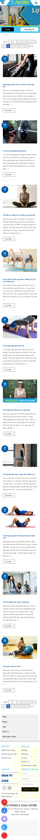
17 (13, 46)
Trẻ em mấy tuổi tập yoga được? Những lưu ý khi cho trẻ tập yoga (19, 280)
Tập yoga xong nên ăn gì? (12, 666)
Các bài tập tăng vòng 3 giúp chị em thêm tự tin (19, 474)
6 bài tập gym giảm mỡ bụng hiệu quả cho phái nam (19, 537)
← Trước (4, 42)
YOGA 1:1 (5, 732)
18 (18, 46)
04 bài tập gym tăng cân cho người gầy (16, 410)
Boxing (4, 722)
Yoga (4, 727)
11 (19, 42)
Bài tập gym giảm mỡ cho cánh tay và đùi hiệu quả (18, 85)
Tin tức (8, 29)
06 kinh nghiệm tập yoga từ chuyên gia (16, 602)
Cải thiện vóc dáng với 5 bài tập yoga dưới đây (19, 215)
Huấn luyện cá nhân (9, 737)
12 (24, 42)
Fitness (4, 717)
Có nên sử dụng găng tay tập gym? (14, 151)
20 (28, 46)
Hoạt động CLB (29, 29)
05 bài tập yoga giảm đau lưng (13, 346)
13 (29, 42)
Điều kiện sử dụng (9, 750)
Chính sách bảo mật (10, 754)
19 (23, 46)
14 (34, 42)
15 (3, 46)
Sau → (33, 46)
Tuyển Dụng (7, 758)
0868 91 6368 (7, 778)
